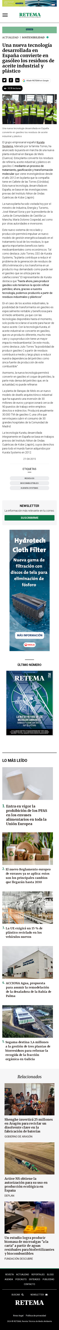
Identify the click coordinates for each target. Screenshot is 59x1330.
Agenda (9, 1279)
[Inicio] (29, 15)
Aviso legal (18, 1315)
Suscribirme (29, 517)
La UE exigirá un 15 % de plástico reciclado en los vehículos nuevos (24, 932)
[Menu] (5, 15)
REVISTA (9, 1274)
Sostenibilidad (33, 37)
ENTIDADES (34, 1279)
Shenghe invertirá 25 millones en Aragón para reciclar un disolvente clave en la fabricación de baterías (29, 1125)
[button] (4, 80)
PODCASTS (21, 1279)
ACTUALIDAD (22, 1274)
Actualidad (10, 37)
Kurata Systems (29, 488)
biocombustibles (29, 483)
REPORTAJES (38, 1274)
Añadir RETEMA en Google (37, 81)
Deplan (9, 1195)
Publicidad (48, 1279)
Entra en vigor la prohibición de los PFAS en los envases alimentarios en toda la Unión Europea (26, 815)
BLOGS (50, 1274)
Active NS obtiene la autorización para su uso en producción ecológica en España (26, 1184)
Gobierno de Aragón (19, 1136)
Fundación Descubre (19, 1258)
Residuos (29, 478)
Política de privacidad (36, 1315)
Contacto (29, 1284)
